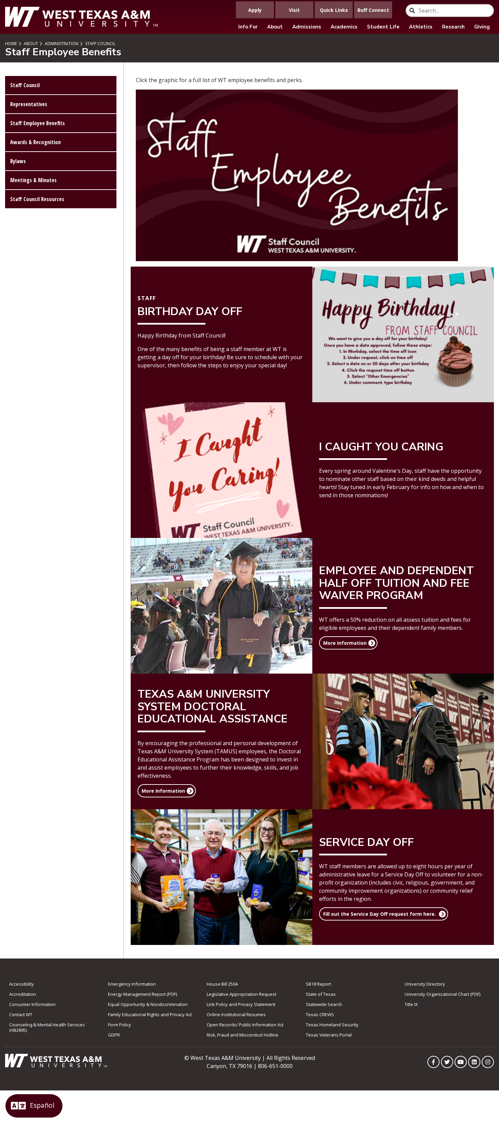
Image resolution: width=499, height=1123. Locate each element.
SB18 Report (318, 984)
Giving (482, 26)
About (275, 26)
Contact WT (20, 1014)
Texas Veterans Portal (329, 1035)
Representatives (28, 104)
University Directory (425, 984)
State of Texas (321, 994)
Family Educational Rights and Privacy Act (150, 1014)
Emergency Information (132, 984)
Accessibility (21, 984)
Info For (248, 26)
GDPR (114, 1035)
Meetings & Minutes (33, 180)
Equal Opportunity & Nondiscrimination (148, 1004)
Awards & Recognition (35, 142)
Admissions (306, 26)
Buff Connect (373, 10)
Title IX (411, 1004)
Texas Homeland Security (332, 1025)
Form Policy (119, 1025)
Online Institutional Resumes (236, 1014)
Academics (344, 26)
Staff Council (99, 43)
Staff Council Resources (37, 199)
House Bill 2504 (222, 984)
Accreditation (22, 994)
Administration (61, 43)
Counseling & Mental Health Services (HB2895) (47, 1027)
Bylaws (18, 161)
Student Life (383, 26)
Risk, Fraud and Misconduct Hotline (242, 1035)
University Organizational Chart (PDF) (442, 994)
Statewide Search (324, 1004)
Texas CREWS (320, 1014)
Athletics (420, 26)
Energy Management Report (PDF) (142, 994)
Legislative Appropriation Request (241, 994)
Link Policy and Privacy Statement (241, 1004)
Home (11, 43)
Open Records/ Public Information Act (245, 1025)
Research (453, 26)
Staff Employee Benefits (37, 123)
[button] (348, 643)
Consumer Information (32, 1004)
